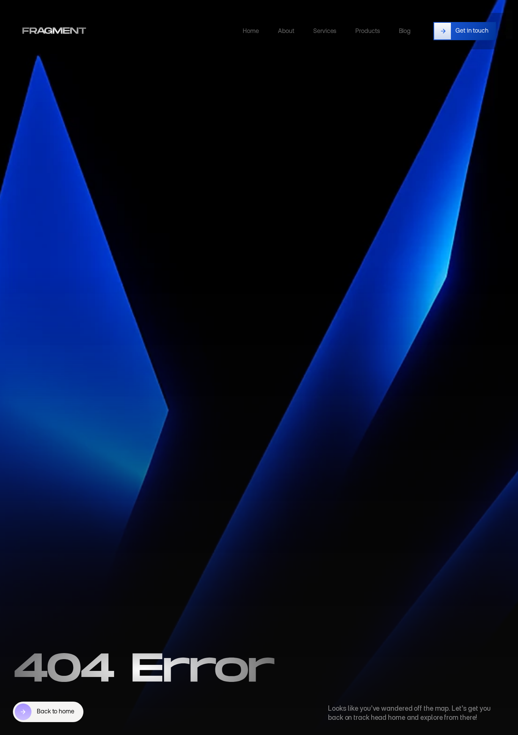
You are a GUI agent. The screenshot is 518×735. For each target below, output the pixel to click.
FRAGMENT (54, 30)
